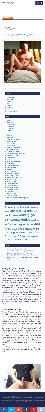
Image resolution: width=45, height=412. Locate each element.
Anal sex (26, 207)
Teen (6, 240)
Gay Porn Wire (12, 195)
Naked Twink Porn (13, 179)
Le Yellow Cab (11, 141)
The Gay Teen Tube (13, 161)
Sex (8, 109)
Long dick (13, 232)
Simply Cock (11, 169)
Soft (36, 236)
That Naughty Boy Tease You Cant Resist (21, 255)
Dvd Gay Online (12, 165)
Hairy (28, 224)
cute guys (27, 215)
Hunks (11, 128)
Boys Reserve (11, 171)
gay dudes (22, 219)
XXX (27, 240)
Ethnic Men (11, 145)
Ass (32, 208)
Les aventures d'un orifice (16, 153)
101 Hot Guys (11, 194)
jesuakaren (30, 35)
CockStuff (10, 159)
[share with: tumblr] (26, 409)
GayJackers (11, 157)
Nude (35, 233)
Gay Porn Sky (11, 135)
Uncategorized (12, 111)
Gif (8, 103)
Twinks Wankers (12, 149)
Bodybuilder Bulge (13, 151)
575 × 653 (23, 35)
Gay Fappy (10, 137)
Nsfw (31, 233)
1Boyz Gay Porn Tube (14, 177)
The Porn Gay (11, 181)
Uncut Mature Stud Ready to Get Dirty (20, 251)
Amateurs (10, 97)
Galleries (10, 122)
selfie (25, 236)
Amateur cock (13, 207)
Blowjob (9, 101)
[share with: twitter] (11, 409)
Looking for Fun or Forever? (16, 249)
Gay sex (22, 224)
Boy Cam (10, 191)
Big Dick (10, 99)
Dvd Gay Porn (11, 163)
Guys (8, 105)
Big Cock (12, 124)
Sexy (33, 236)
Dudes (9, 120)
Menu (39, 3)
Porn (15, 236)
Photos (9, 107)
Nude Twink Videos (13, 139)
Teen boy (11, 240)
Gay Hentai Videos (13, 147)
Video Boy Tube (12, 189)
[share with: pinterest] (34, 409)
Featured (7, 18)
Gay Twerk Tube (12, 155)
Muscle (22, 233)
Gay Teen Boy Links (13, 185)
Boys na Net (11, 143)
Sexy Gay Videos (12, 175)
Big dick (27, 211)
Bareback (8, 211)
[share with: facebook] (4, 409)
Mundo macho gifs (13, 173)
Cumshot (17, 215)
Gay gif (33, 220)
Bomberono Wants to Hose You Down (19, 253)
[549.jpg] (22, 62)
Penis (10, 236)
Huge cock (22, 228)
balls (36, 208)
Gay (12, 219)
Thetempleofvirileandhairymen (17, 198)
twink (17, 239)
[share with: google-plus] (18, 409)
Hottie (14, 229)
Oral (38, 233)
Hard (32, 224)
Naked (27, 233)
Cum (12, 215)
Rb (21, 236)
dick (7, 219)
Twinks (22, 240)
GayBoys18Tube (12, 183)
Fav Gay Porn (11, 167)
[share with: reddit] (41, 409)
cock (8, 215)
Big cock (16, 211)
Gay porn (13, 224)
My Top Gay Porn (13, 187)
